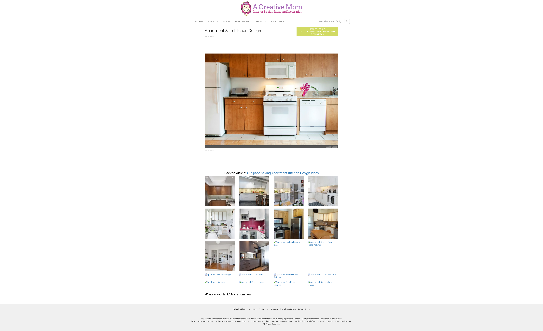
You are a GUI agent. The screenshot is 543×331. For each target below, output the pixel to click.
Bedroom (261, 21)
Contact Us (263, 309)
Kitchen (199, 21)
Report (334, 147)
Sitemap (274, 309)
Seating (227, 21)
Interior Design (243, 21)
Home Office (277, 21)
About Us (252, 309)
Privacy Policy (304, 309)
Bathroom (213, 21)
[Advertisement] (256, 44)
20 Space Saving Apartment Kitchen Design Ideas (283, 173)
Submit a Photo (239, 309)
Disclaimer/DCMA (288, 309)
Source (328, 147)
